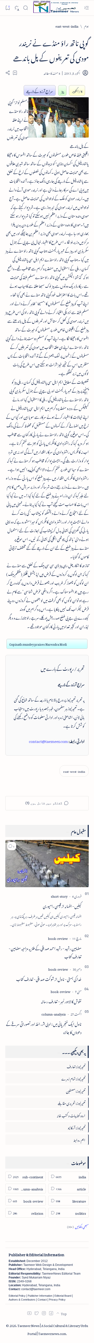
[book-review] (58, 938)
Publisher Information (40, 1295)
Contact (42, 1299)
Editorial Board (62, 1295)
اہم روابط (79, 1139)
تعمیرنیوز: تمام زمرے (73, 1078)
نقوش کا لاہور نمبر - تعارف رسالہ (61, 1000)
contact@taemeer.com (48, 740)
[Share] (7, 72)
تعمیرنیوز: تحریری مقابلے (71, 1102)
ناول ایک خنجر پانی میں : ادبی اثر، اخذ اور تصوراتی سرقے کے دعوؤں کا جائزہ (43, 1027)
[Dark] (16, 8)
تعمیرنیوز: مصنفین (75, 1090)
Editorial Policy (17, 1295)
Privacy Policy (57, 1299)
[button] (11, 846)
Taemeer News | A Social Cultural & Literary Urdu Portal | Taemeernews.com (52, 1329)
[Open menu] (86, 8)
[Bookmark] (7, 7)
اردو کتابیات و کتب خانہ (71, 1115)
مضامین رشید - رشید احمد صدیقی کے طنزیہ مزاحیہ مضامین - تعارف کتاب (45, 951)
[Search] (25, 8)
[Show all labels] (78, 1226)
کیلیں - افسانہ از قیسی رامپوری (62, 905)
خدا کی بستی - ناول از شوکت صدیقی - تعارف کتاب (48, 978)
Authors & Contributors (22, 1299)
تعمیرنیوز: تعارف (76, 1066)
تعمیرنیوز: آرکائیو (76, 1127)
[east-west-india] (74, 771)
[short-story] (59, 896)
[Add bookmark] (15, 72)
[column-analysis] (53, 1013)
